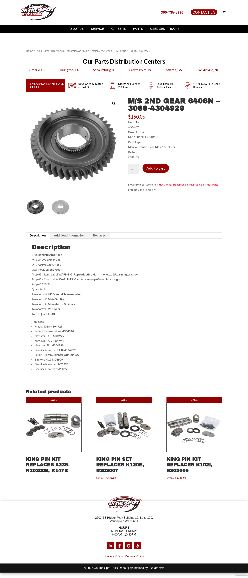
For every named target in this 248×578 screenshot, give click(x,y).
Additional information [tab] (69, 235)
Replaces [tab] (99, 235)
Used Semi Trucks (164, 28)
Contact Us (204, 12)
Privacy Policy (113, 556)
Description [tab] (38, 235)
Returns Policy (134, 556)
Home (29, 51)
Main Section (91, 51)
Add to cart (156, 168)
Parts (138, 28)
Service (97, 28)
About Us (76, 28)
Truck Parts (42, 51)
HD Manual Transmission (66, 51)
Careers (118, 28)
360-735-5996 (172, 12)
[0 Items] (225, 12)
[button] (114, 103)
